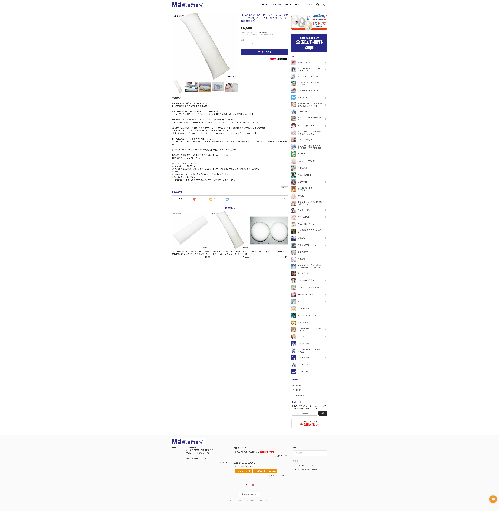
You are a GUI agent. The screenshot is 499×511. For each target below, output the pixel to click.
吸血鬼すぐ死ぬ (304, 210)
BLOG (297, 5)
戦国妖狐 (301, 259)
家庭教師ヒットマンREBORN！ (306, 189)
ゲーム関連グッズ (305, 98)
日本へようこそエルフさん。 (310, 287)
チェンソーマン (304, 273)
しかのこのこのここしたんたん (310, 231)
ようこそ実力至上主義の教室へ (310, 119)
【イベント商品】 (305, 358)
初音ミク (301, 301)
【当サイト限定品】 (306, 343)
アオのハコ (302, 168)
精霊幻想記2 (303, 252)
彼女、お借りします (306, 126)
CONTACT (308, 5)
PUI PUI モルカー (305, 308)
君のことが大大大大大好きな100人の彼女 (310, 203)
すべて (179, 199)
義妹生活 (301, 196)
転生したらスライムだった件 (310, 76)
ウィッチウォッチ (305, 140)
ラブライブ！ (303, 336)
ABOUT (288, 5)
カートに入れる (264, 52)
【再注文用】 (303, 372)
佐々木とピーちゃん (306, 224)
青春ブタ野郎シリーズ (307, 245)
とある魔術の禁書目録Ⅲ (309, 91)
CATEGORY (276, 5)
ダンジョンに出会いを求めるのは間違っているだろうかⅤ (310, 266)
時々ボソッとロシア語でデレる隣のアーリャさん (310, 133)
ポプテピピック (304, 322)
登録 (323, 413)
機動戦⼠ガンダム (305, 62)
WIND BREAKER (304, 175)
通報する (285, 188)
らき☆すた (302, 112)
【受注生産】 (303, 365)
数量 (242, 40)
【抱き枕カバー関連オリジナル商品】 (310, 350)
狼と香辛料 (302, 182)
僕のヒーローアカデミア (308, 315)
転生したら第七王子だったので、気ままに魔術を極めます (310, 147)
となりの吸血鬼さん (306, 280)
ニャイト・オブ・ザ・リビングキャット (310, 83)
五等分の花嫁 (303, 217)
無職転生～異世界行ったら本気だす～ (310, 329)
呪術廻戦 (301, 238)
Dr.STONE (302, 154)
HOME (264, 5)
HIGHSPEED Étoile (305, 294)
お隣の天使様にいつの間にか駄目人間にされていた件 (310, 105)
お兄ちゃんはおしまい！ (308, 161)
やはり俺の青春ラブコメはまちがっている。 (310, 69)
